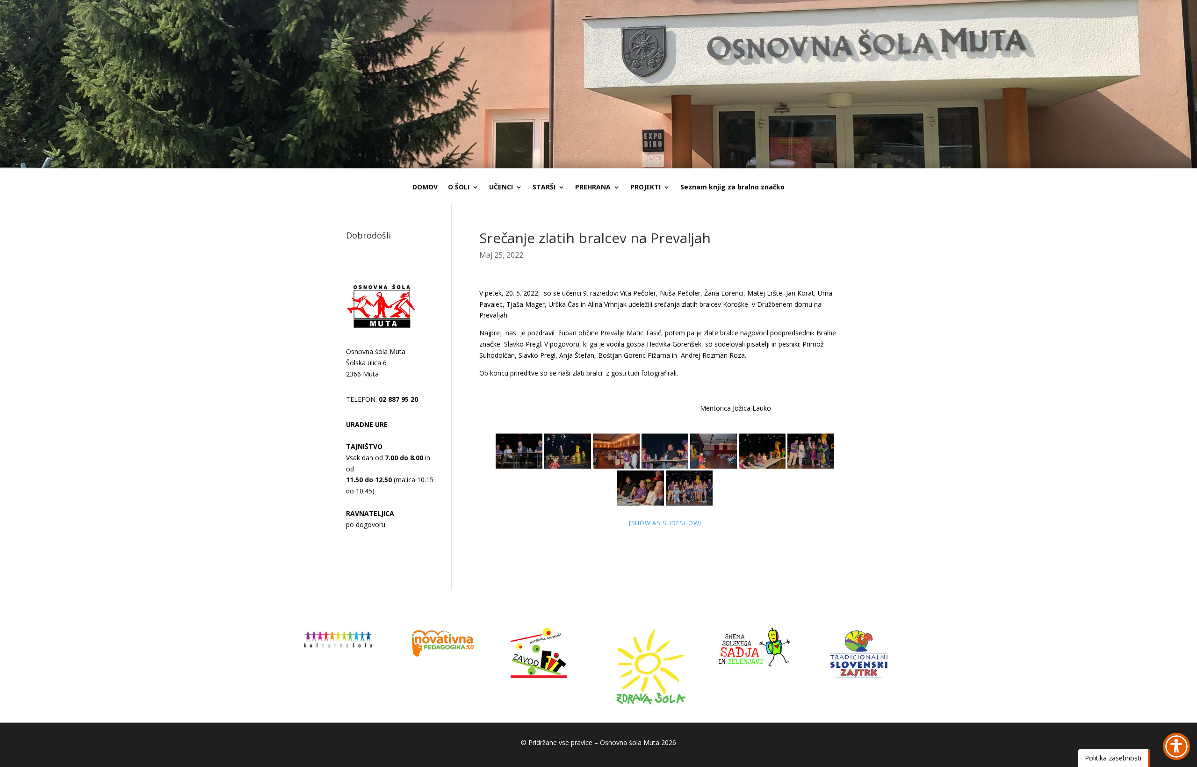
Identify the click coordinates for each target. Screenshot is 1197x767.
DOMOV (425, 187)
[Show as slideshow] (665, 523)
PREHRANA (593, 187)
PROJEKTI (645, 187)
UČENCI (501, 187)
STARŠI (544, 187)
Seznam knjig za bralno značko (732, 187)
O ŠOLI (458, 187)
